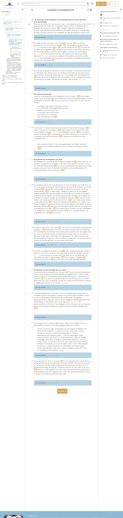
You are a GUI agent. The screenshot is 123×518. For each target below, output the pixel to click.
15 (77, 132)
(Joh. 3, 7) (55, 132)
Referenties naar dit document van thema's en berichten (109, 40)
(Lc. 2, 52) (64, 283)
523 (32, 46)
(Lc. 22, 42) (74, 302)
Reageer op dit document (110, 55)
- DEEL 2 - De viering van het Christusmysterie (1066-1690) (9, 76)
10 (78, 96)
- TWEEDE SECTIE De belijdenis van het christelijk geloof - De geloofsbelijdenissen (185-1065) (12, 26)
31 (58, 227)
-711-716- (53, 221)
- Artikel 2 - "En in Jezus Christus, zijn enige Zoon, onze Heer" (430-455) (14, 35)
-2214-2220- (50, 317)
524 (32, 73)
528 (32, 187)
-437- (48, 122)
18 (38, 148)
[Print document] (91, 10)
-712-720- (49, 65)
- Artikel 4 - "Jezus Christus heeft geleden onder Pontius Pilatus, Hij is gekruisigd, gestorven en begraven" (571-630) (14, 60)
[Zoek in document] (32, 10)
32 (43, 229)
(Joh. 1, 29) (45, 56)
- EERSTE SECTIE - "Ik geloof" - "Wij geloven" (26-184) (12, 22)
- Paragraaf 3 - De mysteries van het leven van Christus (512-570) (15, 46)
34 (62, 257)
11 (52, 100)
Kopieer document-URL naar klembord (110, 51)
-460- (48, 153)
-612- (55, 317)
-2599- (52, 383)
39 (61, 361)
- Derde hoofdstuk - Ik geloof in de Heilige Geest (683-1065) (13, 73)
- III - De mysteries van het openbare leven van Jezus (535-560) (15, 55)
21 (61, 170)
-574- (48, 264)
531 (32, 272)
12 (54, 117)
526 (32, 130)
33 (62, 251)
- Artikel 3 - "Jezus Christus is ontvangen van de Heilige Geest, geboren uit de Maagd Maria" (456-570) (15, 37)
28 (54, 208)
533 (32, 326)
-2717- (48, 355)
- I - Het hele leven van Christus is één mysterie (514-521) (16, 48)
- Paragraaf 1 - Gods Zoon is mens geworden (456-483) (15, 40)
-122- (57, 221)
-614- (55, 245)
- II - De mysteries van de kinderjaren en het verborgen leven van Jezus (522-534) (16, 51)
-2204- (52, 355)
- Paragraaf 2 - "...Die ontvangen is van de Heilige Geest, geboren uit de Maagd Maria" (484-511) (15, 43)
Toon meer (104, 29)
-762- (51, 37)
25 (69, 200)
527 (32, 162)
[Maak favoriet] (88, 10)
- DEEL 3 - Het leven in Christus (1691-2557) (12, 79)
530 (32, 253)
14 (58, 130)
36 (52, 259)
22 (41, 189)
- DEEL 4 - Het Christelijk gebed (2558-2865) (12, 83)
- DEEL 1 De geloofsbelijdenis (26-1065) (12, 20)
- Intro (3, 18)
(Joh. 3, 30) (82, 79)
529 (32, 231)
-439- (48, 221)
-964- (56, 383)
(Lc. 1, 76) (37, 47)
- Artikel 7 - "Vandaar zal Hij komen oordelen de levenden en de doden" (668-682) (14, 70)
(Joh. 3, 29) (37, 54)
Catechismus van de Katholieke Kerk (60, 10)
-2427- (48, 287)
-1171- (48, 88)
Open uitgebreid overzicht (109, 36)
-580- (48, 179)
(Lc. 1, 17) (37, 58)
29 (65, 210)
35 (83, 257)
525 (32, 97)
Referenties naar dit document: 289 (110, 33)
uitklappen (7, 14)
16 (48, 134)
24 (76, 197)
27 (48, 206)
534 (32, 364)
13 (86, 128)
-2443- (52, 122)
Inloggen (114, 3)
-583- (48, 245)
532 (32, 295)
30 (50, 212)
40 (35, 369)
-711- (47, 37)
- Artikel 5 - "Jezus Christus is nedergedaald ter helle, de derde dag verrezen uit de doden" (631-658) (14, 63)
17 (59, 136)
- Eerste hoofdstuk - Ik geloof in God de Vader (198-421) (13, 29)
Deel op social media (109, 58)
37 (41, 278)
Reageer (102, 3)
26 (49, 202)
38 (35, 308)
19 (74, 161)
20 (54, 166)
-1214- (52, 179)
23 (46, 191)
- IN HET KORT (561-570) (15, 57)
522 (32, 25)
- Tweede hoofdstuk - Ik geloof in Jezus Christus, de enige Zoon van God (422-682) (14, 32)
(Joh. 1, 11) (37, 255)
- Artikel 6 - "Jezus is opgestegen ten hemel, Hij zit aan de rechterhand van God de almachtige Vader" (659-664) (14, 67)
